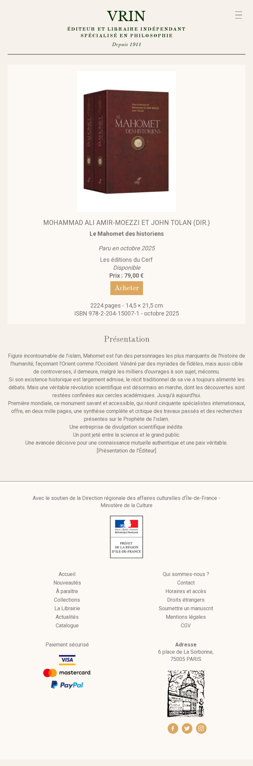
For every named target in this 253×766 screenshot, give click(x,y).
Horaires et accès (185, 591)
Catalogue (67, 626)
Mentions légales (186, 617)
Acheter (126, 288)
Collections (67, 600)
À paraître (67, 591)
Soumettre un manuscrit (186, 609)
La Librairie (67, 609)
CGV (186, 626)
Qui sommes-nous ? (186, 574)
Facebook (173, 728)
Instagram (201, 728)
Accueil (67, 574)
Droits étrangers (186, 600)
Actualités (67, 617)
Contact (186, 583)
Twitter (187, 728)
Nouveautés (67, 583)
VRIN (126, 27)
